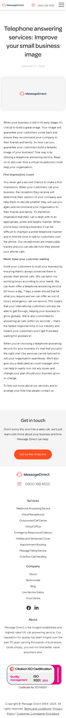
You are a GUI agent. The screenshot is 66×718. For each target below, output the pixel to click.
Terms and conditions (37, 708)
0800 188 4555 (46, 5)
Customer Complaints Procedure (38, 713)
